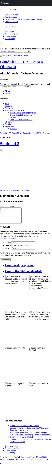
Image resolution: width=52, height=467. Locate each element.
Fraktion (8, 106)
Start (7, 103)
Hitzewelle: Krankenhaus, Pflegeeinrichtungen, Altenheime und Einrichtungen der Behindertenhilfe (30, 433)
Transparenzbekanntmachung (21, 119)
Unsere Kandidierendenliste (21, 115)
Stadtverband (10, 108)
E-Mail (26, 190)
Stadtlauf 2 (9, 143)
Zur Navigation (11, 17)
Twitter (3, 190)
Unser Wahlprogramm (19, 265)
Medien (13, 117)
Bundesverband (11, 32)
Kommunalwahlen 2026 (14, 110)
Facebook (19, 190)
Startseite (3, 133)
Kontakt (13, 129)
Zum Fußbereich (11, 22)
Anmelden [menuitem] (5, 3)
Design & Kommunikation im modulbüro (31, 459)
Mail (16, 245)
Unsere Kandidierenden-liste (23, 271)
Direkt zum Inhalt (12, 15)
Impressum (9, 126)
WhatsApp (10, 190)
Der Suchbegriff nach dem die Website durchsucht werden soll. (25, 49)
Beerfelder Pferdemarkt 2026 (21, 437)
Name (8, 243)
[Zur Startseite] (15, 56)
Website (8, 248)
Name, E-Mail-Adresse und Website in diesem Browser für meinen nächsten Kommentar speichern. (25, 254)
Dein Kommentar (7, 206)
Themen (8, 122)
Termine (8, 124)
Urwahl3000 (41, 457)
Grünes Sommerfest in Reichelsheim (24, 426)
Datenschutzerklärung (8, 238)
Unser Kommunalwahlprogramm (23, 113)
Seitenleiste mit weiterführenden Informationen (23, 19)
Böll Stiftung (10, 39)
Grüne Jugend (10, 36)
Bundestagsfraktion (12, 34)
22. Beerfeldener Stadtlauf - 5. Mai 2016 (25, 133)
